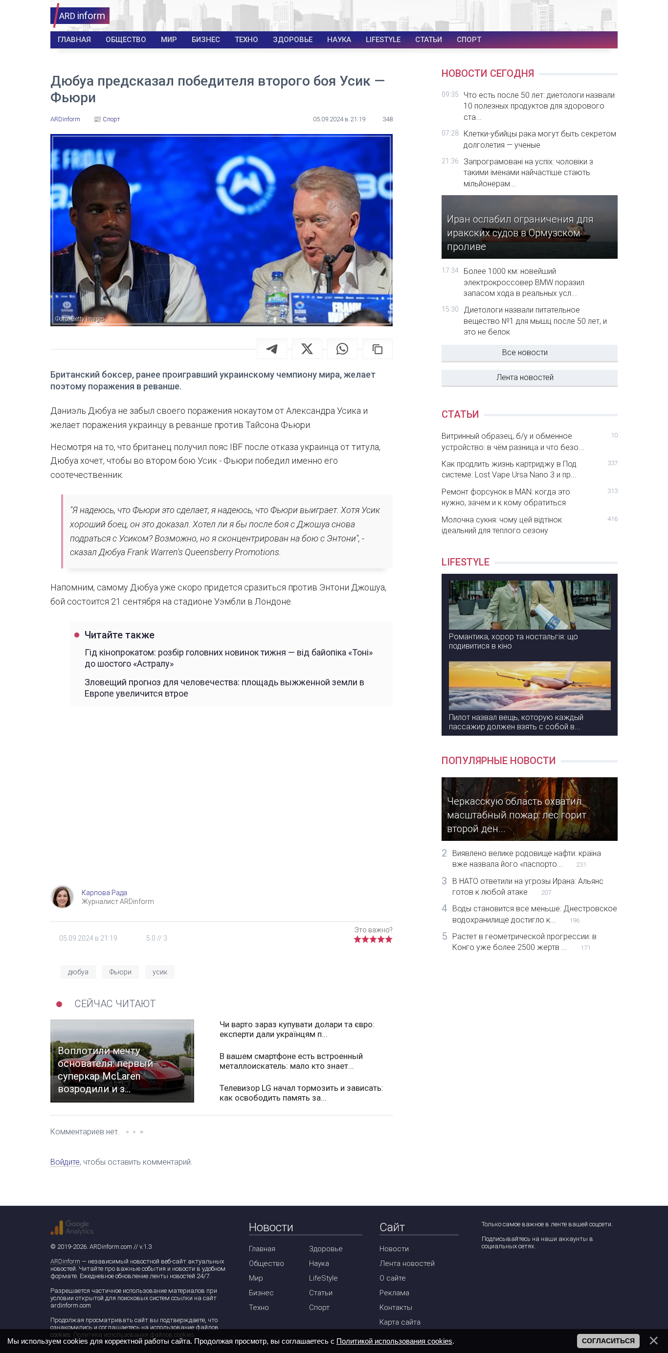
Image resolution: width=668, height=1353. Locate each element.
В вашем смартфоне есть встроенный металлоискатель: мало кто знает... (291, 1061)
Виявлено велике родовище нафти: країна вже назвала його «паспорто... (526, 859)
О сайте (392, 1278)
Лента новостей (525, 377)
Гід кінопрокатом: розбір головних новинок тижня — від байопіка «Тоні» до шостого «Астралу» (229, 658)
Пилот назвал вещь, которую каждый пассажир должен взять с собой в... (516, 722)
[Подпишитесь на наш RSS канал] (544, 1272)
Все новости (525, 352)
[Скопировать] (377, 348)
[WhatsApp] (342, 348)
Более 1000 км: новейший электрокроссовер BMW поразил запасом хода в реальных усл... (524, 282)
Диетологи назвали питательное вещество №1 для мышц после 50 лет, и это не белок (535, 321)
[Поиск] (574, 15)
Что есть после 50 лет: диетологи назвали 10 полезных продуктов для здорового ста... (539, 106)
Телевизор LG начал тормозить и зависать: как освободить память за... (301, 1093)
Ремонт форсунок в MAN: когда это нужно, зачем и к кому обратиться (530, 497)
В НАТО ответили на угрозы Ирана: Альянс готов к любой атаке (527, 887)
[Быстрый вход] (604, 15)
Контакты (395, 1307)
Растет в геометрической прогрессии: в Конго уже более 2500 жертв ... (524, 942)
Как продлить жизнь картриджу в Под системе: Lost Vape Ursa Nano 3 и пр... (530, 469)
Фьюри (121, 972)
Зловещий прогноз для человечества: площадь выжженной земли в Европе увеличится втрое (224, 688)
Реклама (394, 1292)
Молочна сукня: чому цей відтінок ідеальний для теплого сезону (530, 525)
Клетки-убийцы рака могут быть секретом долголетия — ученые (540, 139)
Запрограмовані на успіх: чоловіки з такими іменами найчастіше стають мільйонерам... (528, 172)
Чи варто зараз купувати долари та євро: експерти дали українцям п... (297, 1029)
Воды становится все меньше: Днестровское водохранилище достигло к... (534, 914)
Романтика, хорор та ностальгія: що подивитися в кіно (513, 641)
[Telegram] (272, 348)
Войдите (65, 1162)
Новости (394, 1248)
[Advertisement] (221, 806)
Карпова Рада (104, 893)
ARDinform (65, 1261)
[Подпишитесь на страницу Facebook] (488, 1272)
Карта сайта (400, 1322)
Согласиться (608, 1341)
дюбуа (78, 972)
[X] (307, 348)
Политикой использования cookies (394, 1341)
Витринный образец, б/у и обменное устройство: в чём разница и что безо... (530, 441)
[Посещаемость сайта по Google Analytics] (71, 1227)
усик (160, 972)
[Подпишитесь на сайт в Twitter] (516, 1272)
